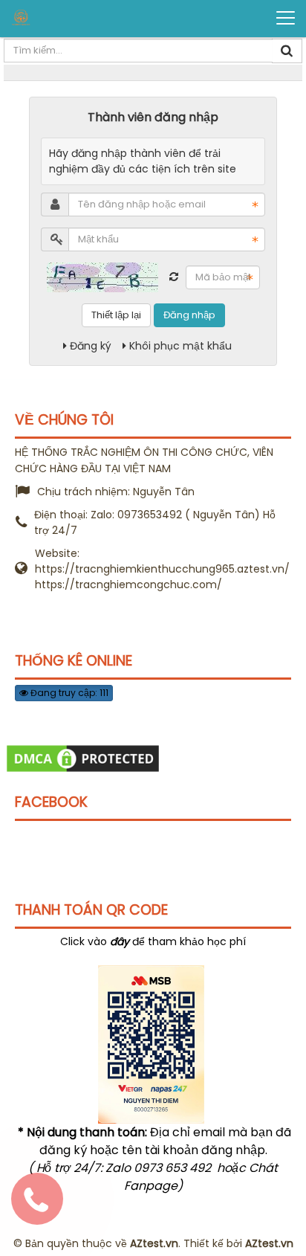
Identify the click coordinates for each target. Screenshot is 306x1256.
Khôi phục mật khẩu (180, 345)
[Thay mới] (173, 276)
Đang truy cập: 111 (68, 692)
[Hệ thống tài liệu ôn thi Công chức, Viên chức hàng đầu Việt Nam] (67, 17)
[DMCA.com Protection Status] (83, 757)
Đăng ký (90, 345)
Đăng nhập (189, 315)
